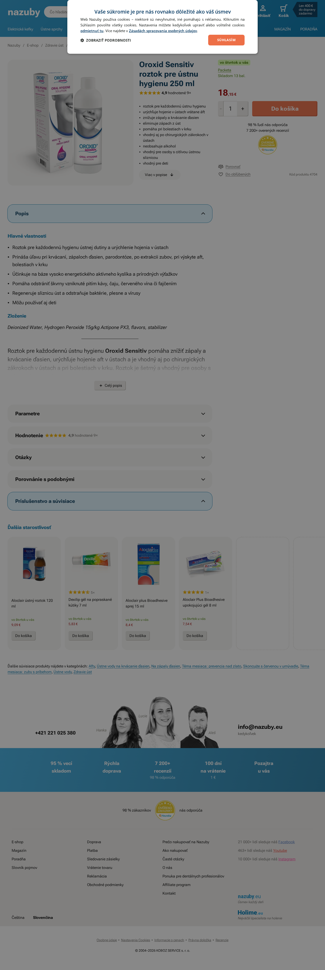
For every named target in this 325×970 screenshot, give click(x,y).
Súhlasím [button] (226, 40)
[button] (105, 40)
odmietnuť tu (91, 30)
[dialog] (162, 27)
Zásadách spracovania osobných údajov (163, 30)
